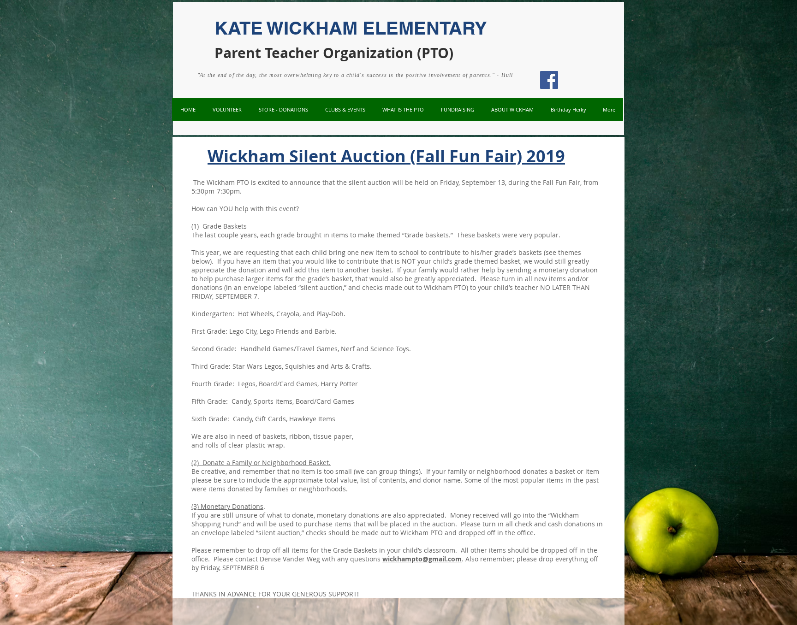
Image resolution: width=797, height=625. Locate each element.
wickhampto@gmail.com (422, 558)
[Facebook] (549, 80)
